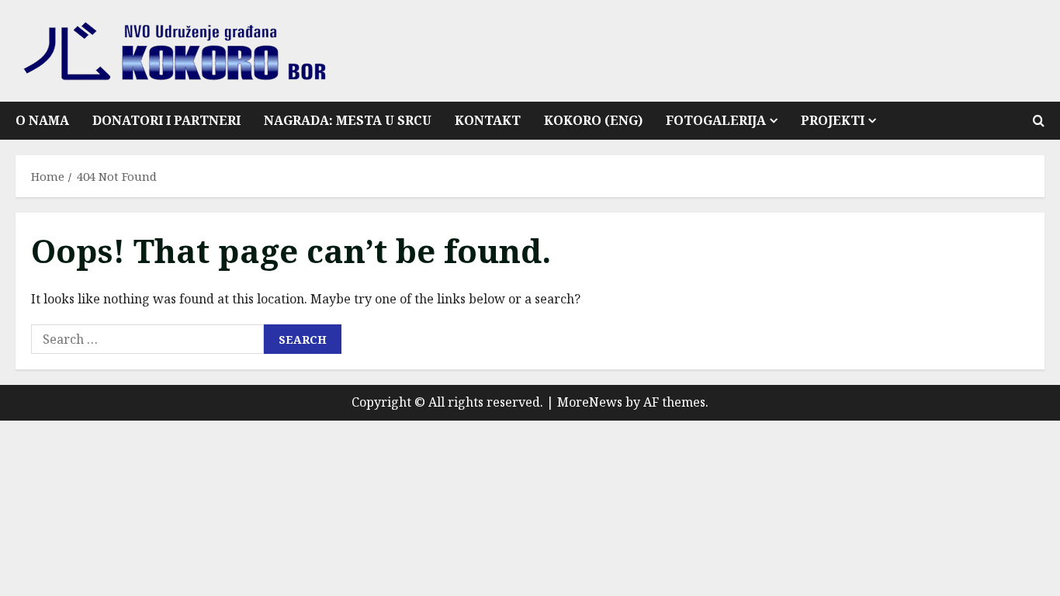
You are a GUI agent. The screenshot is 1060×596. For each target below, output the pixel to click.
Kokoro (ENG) (593, 120)
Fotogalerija (716, 120)
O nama (42, 120)
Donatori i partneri (166, 120)
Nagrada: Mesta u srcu (347, 120)
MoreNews (589, 402)
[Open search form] (1038, 121)
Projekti (832, 120)
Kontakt (488, 120)
